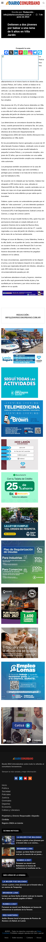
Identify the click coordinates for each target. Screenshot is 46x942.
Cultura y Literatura (11, 810)
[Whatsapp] (25, 52)
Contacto (29, 938)
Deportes (6, 804)
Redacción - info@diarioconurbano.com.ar (23, 316)
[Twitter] (20, 778)
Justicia (5, 797)
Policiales (6, 794)
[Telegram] (35, 52)
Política (5, 788)
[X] (11, 52)
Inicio (4, 785)
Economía (6, 807)
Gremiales (6, 801)
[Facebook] (6, 52)
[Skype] (40, 52)
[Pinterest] (21, 52)
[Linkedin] (16, 52)
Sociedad (6, 791)
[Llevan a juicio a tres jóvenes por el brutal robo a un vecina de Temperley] (8, 840)
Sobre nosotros (17, 938)
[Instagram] (30, 52)
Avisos (39, 938)
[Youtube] (25, 778)
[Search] (43, 3)
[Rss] (30, 778)
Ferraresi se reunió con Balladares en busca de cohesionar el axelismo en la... (28, 865)
